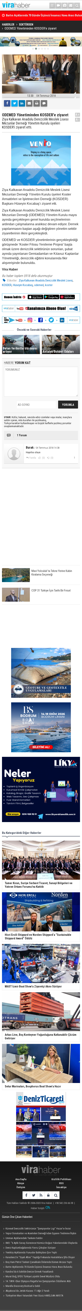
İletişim (21, 1187)
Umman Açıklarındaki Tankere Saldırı (24, 1238)
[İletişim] (71, 6)
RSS (61, 1183)
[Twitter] (14, 103)
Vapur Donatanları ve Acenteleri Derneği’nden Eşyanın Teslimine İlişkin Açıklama (39, 1234)
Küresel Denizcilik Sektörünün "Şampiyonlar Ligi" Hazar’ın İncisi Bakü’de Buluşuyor (36, 1229)
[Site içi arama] (77, 6)
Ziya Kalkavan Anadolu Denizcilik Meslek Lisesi (46, 280)
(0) (43, 457)
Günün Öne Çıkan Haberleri (17, 1217)
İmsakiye (61, 1187)
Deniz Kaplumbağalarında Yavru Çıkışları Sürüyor (31, 1247)
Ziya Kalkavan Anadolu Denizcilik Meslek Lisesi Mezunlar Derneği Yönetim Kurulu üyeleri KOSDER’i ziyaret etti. (35, 123)
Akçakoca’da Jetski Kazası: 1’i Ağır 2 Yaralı (27, 1290)
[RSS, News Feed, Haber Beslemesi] (41, 1195)
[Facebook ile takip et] (26, 1195)
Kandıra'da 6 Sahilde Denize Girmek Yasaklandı (29, 1271)
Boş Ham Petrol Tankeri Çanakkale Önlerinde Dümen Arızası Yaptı (39, 1262)
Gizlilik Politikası (61, 1179)
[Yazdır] (36, 103)
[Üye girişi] (48, 1195)
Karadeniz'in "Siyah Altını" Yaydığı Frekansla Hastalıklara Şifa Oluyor (40, 1257)
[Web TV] (59, 6)
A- (77, 119)
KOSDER (7, 285)
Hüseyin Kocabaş (23, 285)
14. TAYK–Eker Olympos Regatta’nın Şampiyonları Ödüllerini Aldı (38, 1281)
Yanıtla (32, 457)
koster (49, 285)
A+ (77, 114)
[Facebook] (7, 103)
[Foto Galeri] (65, 6)
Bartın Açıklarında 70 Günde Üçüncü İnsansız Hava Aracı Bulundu (39, 1266)
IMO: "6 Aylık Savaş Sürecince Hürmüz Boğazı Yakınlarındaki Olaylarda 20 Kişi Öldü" (39, 1243)
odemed (39, 285)
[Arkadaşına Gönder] (29, 103)
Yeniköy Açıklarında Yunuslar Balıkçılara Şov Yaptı (31, 1252)
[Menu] (52, 6)
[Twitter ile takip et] (33, 1195)
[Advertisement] (41, 520)
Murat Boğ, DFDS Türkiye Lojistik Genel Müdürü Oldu (33, 1276)
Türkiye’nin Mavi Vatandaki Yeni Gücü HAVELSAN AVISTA (34, 1295)
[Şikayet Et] (74, 457)
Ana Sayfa (20, 1179)
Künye (20, 1183)
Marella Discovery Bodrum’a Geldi (23, 1285)
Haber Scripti (37, 1208)
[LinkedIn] (22, 103)
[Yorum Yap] (44, 103)
